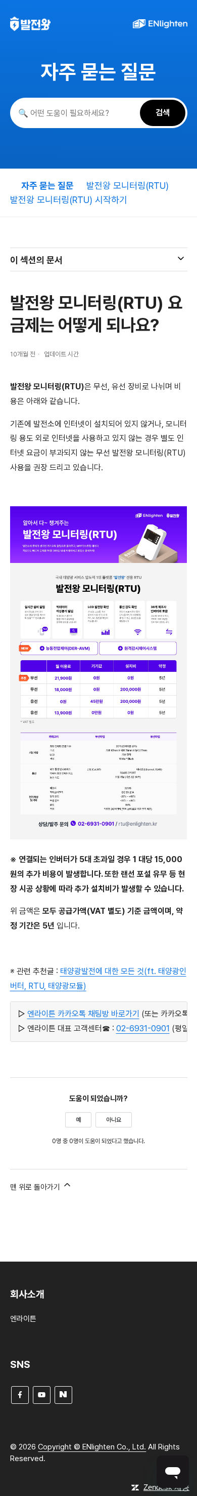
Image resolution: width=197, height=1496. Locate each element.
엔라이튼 (23, 1318)
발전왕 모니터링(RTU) (127, 185)
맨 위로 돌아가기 (36, 1187)
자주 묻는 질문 (47, 185)
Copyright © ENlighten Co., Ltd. (92, 1446)
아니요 (113, 1119)
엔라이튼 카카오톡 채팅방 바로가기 (83, 1014)
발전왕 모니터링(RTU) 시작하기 (68, 199)
